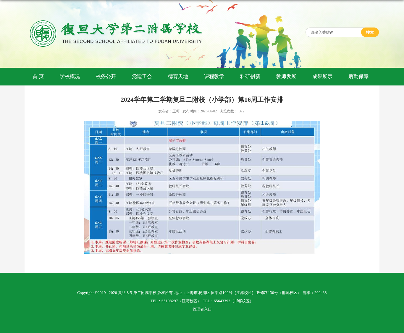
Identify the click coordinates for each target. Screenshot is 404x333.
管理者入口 (202, 309)
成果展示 (322, 76)
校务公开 (106, 76)
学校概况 (70, 76)
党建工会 (142, 76)
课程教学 (214, 76)
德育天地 (178, 76)
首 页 (38, 76)
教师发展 (286, 76)
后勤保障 (358, 76)
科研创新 (250, 76)
